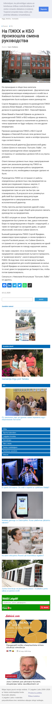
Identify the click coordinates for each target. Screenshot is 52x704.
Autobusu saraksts (10, 451)
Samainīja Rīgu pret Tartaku (15, 379)
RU (11, 26)
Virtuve (5, 455)
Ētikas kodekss (34, 696)
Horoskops (7, 440)
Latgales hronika (9, 436)
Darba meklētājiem (10, 447)
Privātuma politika (35, 693)
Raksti (5, 26)
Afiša (5, 429)
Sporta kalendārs (9, 433)
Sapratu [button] (44, 9)
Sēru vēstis (7, 444)
